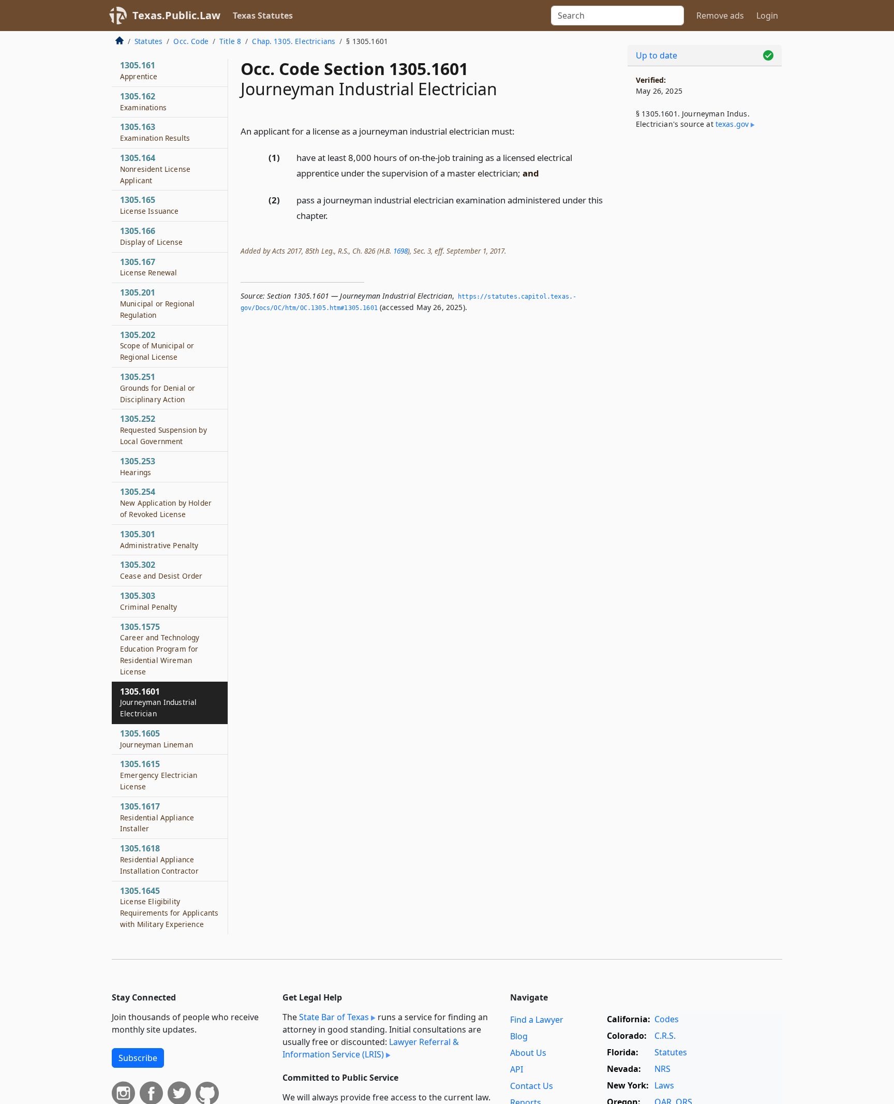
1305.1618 (159, 859)
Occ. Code (190, 41)
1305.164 (155, 168)
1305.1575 (159, 648)
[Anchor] (520, 130)
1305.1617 (157, 817)
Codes (666, 1019)
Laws (664, 1085)
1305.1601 (158, 702)
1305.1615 (158, 774)
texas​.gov (732, 124)
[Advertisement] (704, 308)
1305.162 (143, 101)
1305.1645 (169, 907)
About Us (528, 1052)
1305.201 (157, 303)
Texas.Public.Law (176, 15)
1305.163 (155, 132)
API (516, 1069)
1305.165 (149, 205)
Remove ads (720, 15)
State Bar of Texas (334, 1017)
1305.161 (139, 70)
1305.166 (151, 236)
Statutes (148, 41)
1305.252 (163, 429)
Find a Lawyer (536, 1019)
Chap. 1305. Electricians (293, 41)
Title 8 (230, 41)
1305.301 (159, 539)
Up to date (656, 55)
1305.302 (161, 570)
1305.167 (148, 267)
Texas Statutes (263, 15)
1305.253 (137, 466)
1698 (400, 251)
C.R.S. (665, 1035)
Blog (519, 1036)
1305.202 (157, 345)
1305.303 (148, 601)
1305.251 (157, 387)
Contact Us (531, 1086)
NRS (662, 1068)
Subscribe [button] (137, 1058)
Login (767, 15)
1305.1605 (156, 738)
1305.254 (166, 502)
